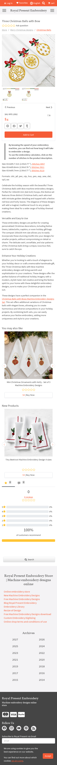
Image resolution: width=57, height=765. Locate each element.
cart (52, 3)
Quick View (29, 356)
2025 (15, 646)
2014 (42, 680)
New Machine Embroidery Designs (22, 595)
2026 (42, 639)
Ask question (22, 25)
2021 (15, 659)
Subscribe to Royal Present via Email (19, 736)
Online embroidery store (17, 591)
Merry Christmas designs (21, 29)
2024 (42, 646)
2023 (15, 653)
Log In (9, 3)
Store (4, 29)
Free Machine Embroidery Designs (22, 599)
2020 (42, 659)
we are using (17, 760)
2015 (15, 680)
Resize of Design (12, 610)
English (36, 3)
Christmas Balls (44, 29)
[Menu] (4, 10)
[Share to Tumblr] (27, 126)
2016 (42, 673)
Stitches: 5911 (38, 167)
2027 (15, 639)
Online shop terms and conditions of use (25, 621)
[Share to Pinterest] (8, 126)
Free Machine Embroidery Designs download (27, 614)
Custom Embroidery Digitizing (19, 617)
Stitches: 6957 (38, 163)
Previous (11, 107)
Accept (48, 756)
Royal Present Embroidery (28, 10)
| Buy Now (28, 395)
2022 (42, 653)
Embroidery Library (14, 606)
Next (48, 107)
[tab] (8, 483)
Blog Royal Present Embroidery (20, 602)
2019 (15, 666)
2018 (42, 666)
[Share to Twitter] (21, 126)
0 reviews (28, 497)
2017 (15, 673)
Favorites (23, 2)
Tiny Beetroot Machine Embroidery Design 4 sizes (29, 459)
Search (30, 559)
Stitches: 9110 (38, 170)
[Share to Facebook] (14, 126)
